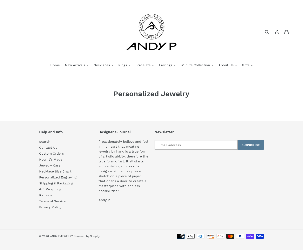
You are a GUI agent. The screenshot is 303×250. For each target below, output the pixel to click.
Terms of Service (52, 201)
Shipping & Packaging (56, 183)
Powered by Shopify (87, 236)
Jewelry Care (49, 165)
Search (44, 142)
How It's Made (50, 159)
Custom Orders (51, 153)
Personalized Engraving (57, 177)
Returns (45, 195)
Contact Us (48, 147)
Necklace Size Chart (55, 171)
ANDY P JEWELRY (61, 236)
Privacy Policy (50, 207)
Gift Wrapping (50, 189)
